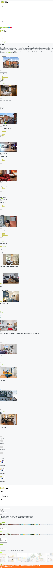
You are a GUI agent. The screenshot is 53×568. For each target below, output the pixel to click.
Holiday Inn (2, 184)
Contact (2, 38)
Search (1, 523)
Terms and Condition (4, 497)
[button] (0, 518)
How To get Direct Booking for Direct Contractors (9, 471)
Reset (1, 522)
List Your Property (2, 27)
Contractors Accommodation (5, 496)
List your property (4, 41)
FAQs (2, 36)
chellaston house (3, 230)
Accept (1, 567)
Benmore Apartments (4, 303)
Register (8, 533)
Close (3, 564)
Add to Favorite (3, 83)
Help (2, 494)
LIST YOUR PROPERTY (8, 52)
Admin (5, 465)
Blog (2, 37)
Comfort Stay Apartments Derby (6, 128)
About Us (3, 493)
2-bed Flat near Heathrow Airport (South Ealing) (9, 266)
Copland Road (2, 284)
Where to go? (1, 508)
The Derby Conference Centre (5, 100)
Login (2, 21)
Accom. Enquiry (6, 27)
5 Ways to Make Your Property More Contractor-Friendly (10, 463)
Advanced (2, 510)
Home (2, 6)
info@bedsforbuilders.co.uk (5, 502)
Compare (3, 82)
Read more (13, 466)
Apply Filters (4, 522)
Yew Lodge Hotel (3, 202)
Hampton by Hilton (3, 156)
